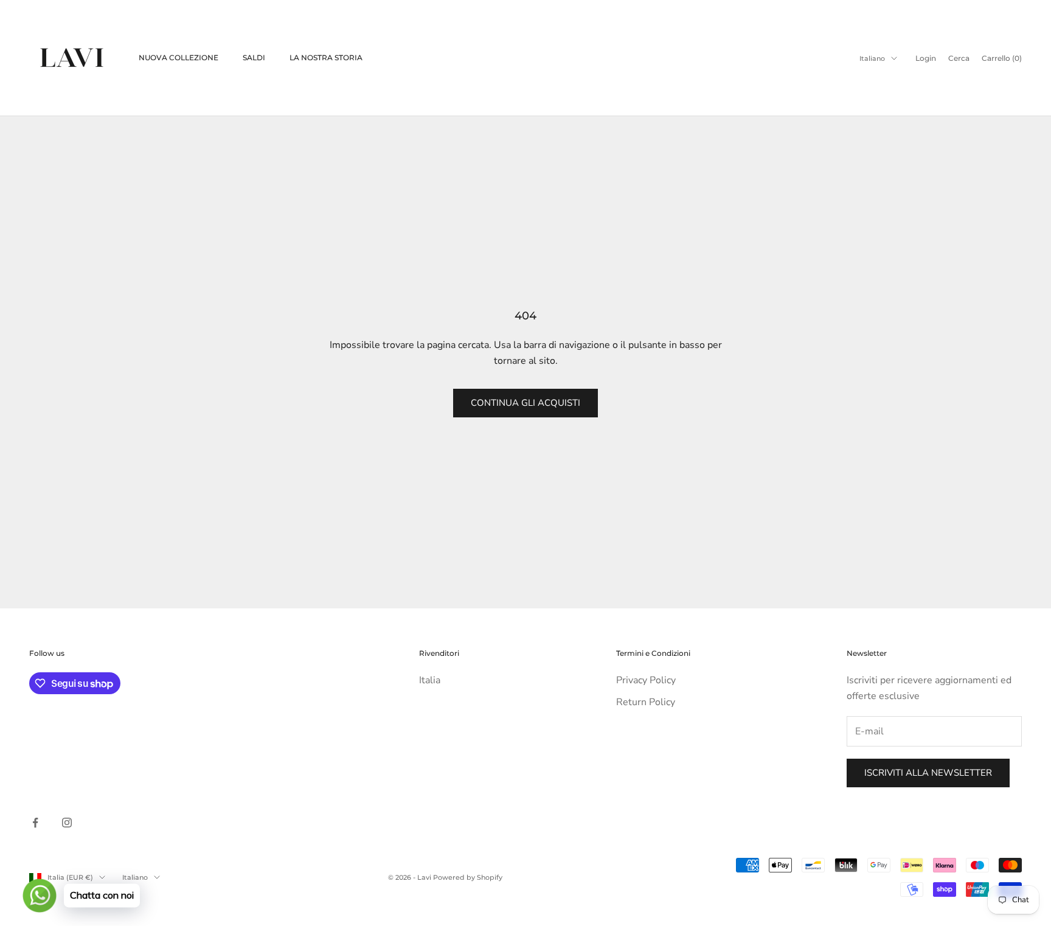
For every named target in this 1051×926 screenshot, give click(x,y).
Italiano (872, 58)
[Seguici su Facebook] (35, 822)
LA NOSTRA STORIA (326, 57)
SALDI (254, 57)
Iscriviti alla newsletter (928, 773)
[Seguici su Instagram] (67, 822)
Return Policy (645, 702)
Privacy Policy (646, 680)
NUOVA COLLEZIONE (178, 57)
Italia (429, 680)
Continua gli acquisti (525, 403)
